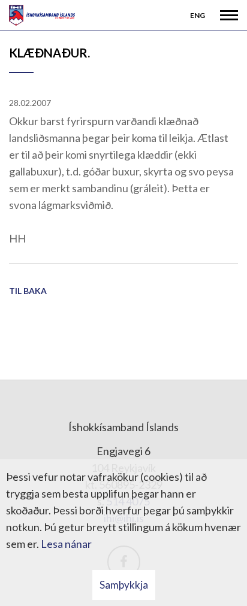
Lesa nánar (66, 543)
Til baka (28, 291)
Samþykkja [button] (124, 584)
